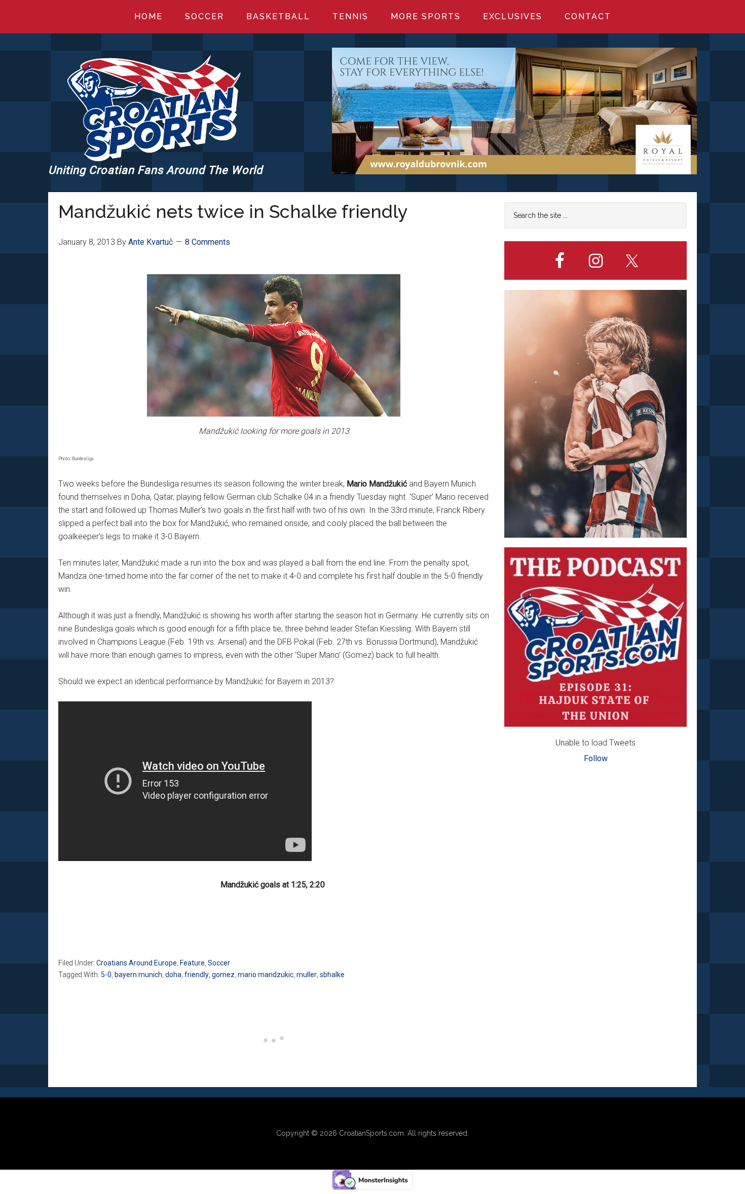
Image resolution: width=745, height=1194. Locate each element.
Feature (192, 963)
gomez (223, 975)
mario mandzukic (265, 975)
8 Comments (207, 242)
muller (306, 975)
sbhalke (332, 975)
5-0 (106, 975)
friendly (196, 975)
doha (173, 975)
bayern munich (138, 975)
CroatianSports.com (371, 1133)
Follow (596, 758)
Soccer (219, 963)
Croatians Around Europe (136, 963)
